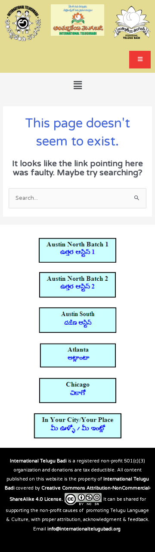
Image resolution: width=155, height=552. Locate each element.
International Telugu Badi (38, 461)
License (53, 499)
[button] (77, 85)
